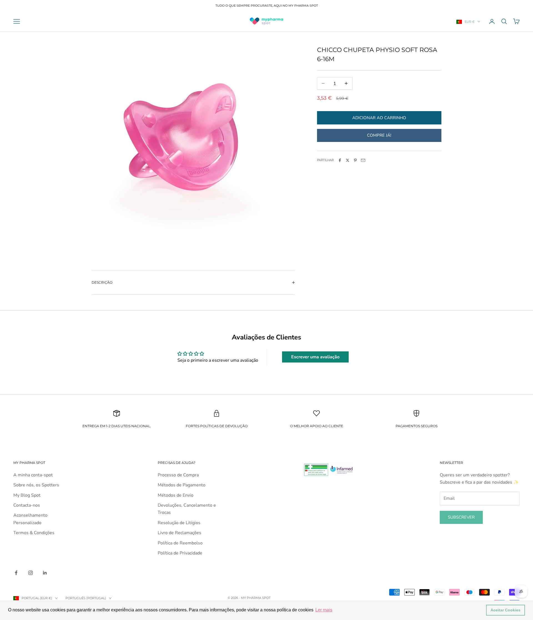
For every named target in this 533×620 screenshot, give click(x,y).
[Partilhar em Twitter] (347, 160)
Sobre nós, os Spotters (36, 485)
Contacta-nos (26, 505)
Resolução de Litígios (179, 523)
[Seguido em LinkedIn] (45, 573)
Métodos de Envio (175, 495)
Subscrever (461, 517)
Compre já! (379, 135)
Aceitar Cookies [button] (506, 610)
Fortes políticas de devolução (217, 426)
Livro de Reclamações (179, 533)
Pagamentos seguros (417, 426)
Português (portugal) (86, 598)
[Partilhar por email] (363, 160)
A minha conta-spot (33, 475)
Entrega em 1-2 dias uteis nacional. (116, 426)
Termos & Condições (33, 533)
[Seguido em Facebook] (16, 573)
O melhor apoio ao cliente (316, 426)
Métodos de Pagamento (181, 485)
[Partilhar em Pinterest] (355, 160)
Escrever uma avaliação (315, 357)
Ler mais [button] (323, 610)
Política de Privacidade (180, 553)
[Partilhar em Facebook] (340, 160)
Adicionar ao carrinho (379, 117)
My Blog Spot (27, 495)
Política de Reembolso (180, 543)
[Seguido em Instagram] (30, 573)
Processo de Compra (178, 475)
